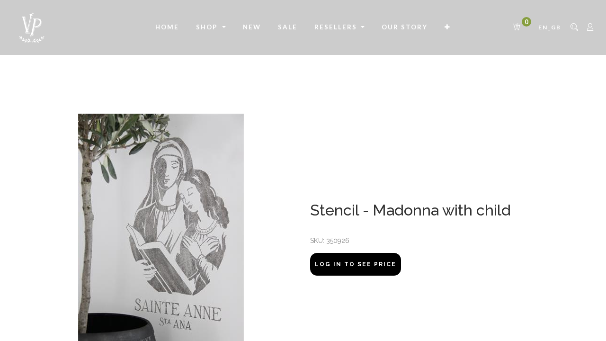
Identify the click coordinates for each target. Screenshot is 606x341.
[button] (447, 27)
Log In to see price (355, 264)
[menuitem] (167, 27)
